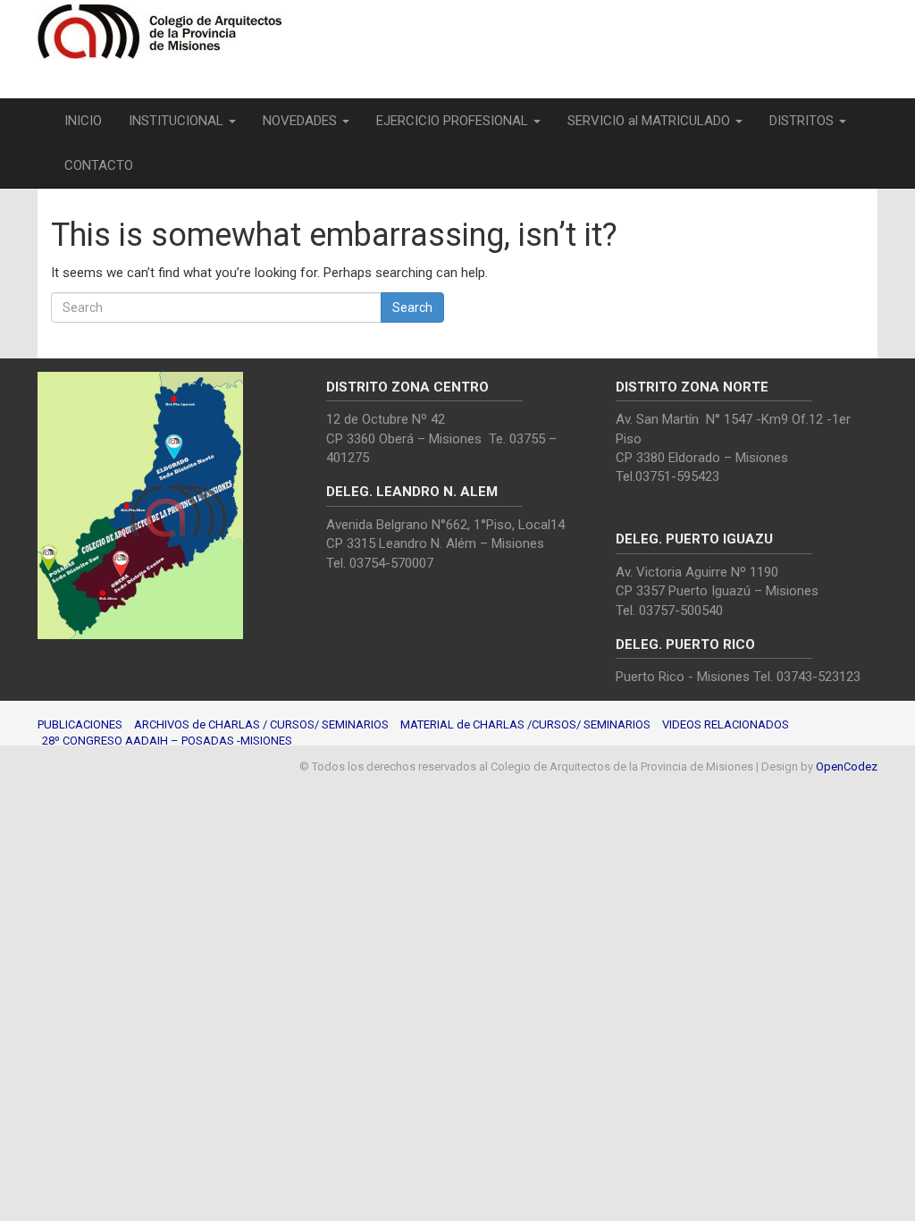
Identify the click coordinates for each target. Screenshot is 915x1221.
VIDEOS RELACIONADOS (725, 724)
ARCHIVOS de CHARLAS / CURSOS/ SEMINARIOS (261, 724)
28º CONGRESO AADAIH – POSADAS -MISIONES (167, 740)
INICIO (83, 121)
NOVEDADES (301, 121)
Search (412, 307)
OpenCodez (846, 766)
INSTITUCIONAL (178, 121)
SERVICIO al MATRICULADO (650, 121)
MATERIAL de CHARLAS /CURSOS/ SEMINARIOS (525, 724)
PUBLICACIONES (80, 724)
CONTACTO (98, 165)
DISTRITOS (803, 121)
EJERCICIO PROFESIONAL (454, 121)
